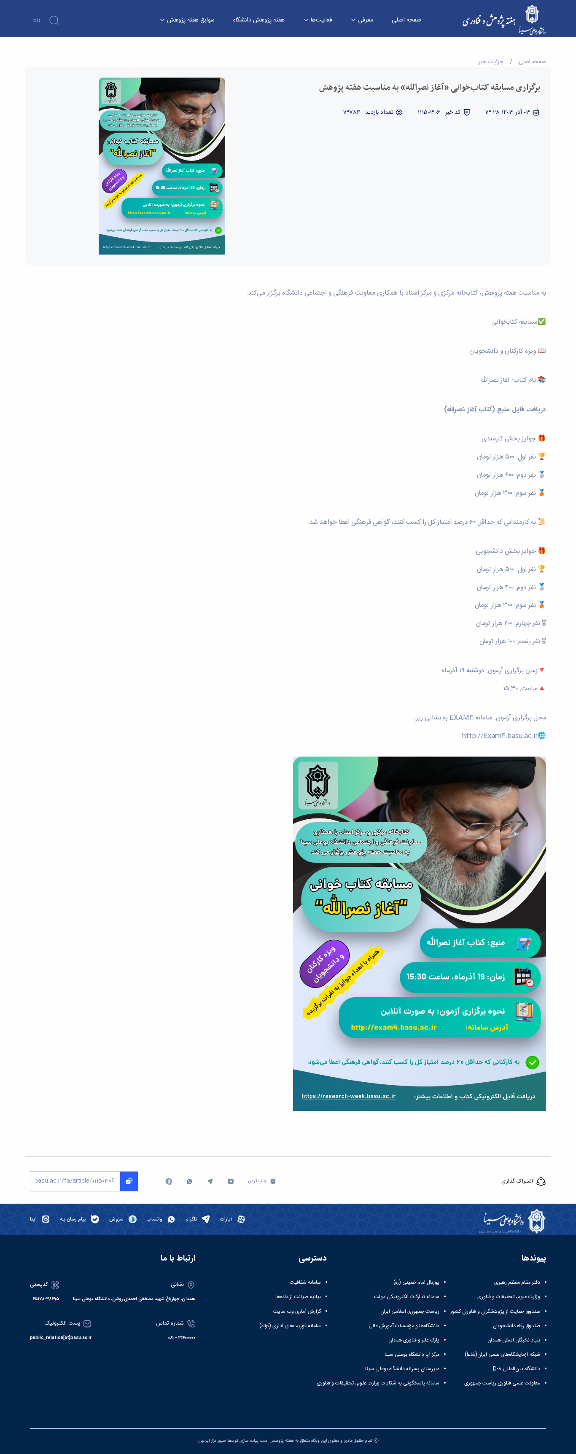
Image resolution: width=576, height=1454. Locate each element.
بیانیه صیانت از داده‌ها (298, 1297)
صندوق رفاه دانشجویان (516, 1326)
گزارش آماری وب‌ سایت (297, 1311)
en (36, 20)
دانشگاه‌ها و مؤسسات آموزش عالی (404, 1326)
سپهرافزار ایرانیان (211, 1440)
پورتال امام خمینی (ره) (416, 1282)
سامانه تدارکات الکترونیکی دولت (406, 1297)
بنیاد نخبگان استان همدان (513, 1340)
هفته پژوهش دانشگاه (259, 20)
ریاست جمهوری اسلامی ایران (409, 1311)
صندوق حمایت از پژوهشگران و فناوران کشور (495, 1311)
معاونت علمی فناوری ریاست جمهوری (502, 1383)
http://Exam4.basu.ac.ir (500, 736)
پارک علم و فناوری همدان (413, 1340)
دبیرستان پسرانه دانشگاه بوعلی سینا (402, 1369)
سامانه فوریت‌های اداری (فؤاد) (290, 1326)
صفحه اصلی (406, 20)
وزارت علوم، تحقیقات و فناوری (508, 1297)
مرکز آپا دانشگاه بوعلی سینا (412, 1354)
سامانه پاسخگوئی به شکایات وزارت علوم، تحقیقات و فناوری (378, 1383)
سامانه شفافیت (305, 1282)
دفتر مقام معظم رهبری (517, 1282)
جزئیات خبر (491, 62)
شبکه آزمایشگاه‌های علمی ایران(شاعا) (502, 1354)
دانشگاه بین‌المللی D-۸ (516, 1369)
